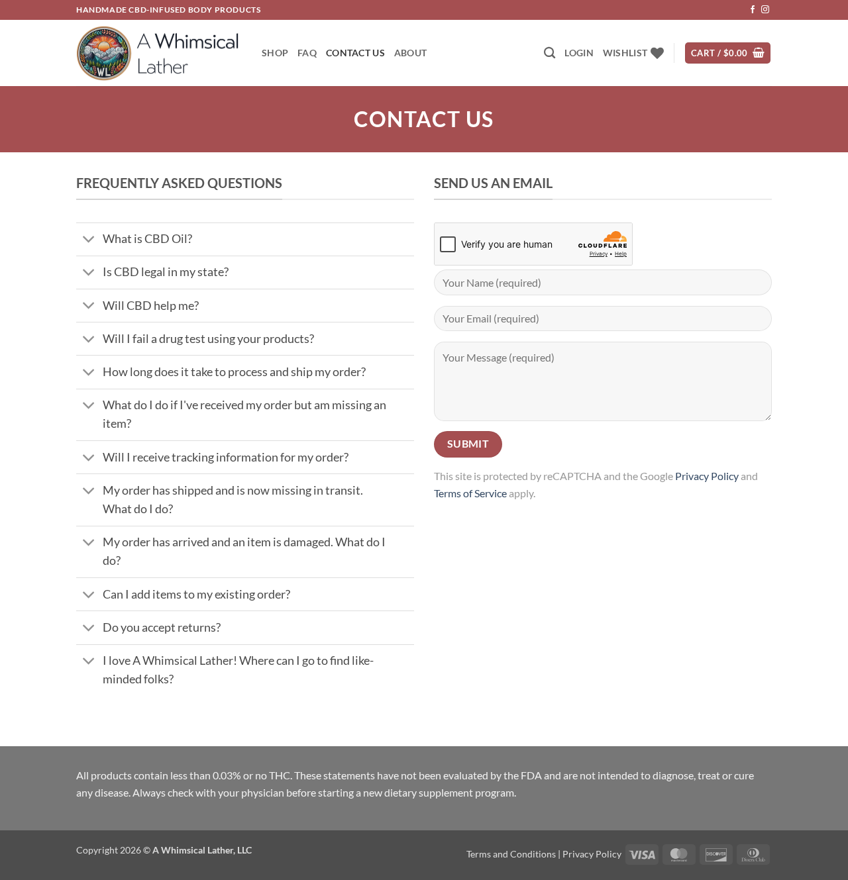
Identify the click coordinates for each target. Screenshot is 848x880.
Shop (275, 52)
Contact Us (355, 52)
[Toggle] (89, 240)
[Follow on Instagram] (765, 10)
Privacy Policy (707, 475)
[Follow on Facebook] (753, 10)
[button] (578, 53)
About (410, 52)
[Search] (549, 53)
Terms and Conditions (511, 853)
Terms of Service (470, 493)
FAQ (307, 52)
